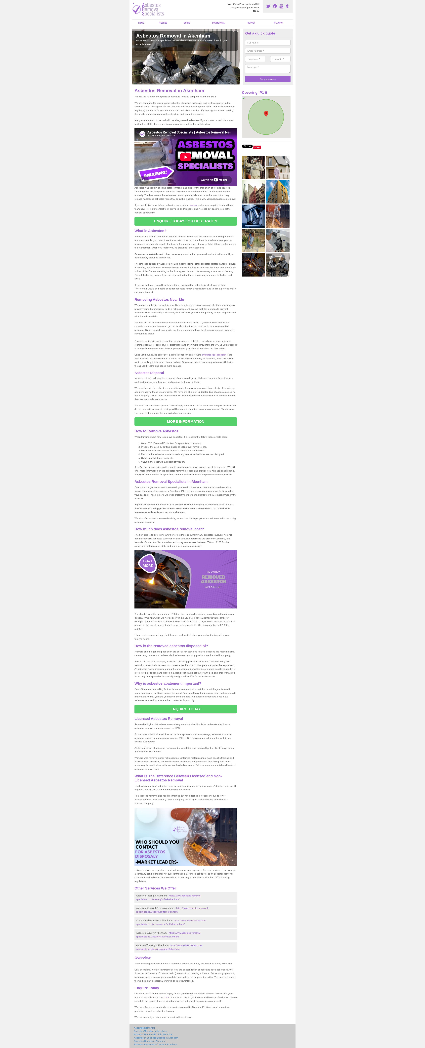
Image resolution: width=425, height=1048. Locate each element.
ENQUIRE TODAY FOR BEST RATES (185, 221)
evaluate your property (214, 354)
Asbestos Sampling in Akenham (150, 1031)
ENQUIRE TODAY (185, 709)
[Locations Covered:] (133, 3)
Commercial (218, 23)
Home (141, 23)
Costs (187, 23)
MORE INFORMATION (186, 421)
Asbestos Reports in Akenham (150, 1041)
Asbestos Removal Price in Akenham (153, 1034)
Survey (251, 23)
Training (278, 23)
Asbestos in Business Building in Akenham (156, 1037)
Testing (163, 23)
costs (166, 997)
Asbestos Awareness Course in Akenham (155, 1044)
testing (193, 205)
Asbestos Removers (144, 1027)
